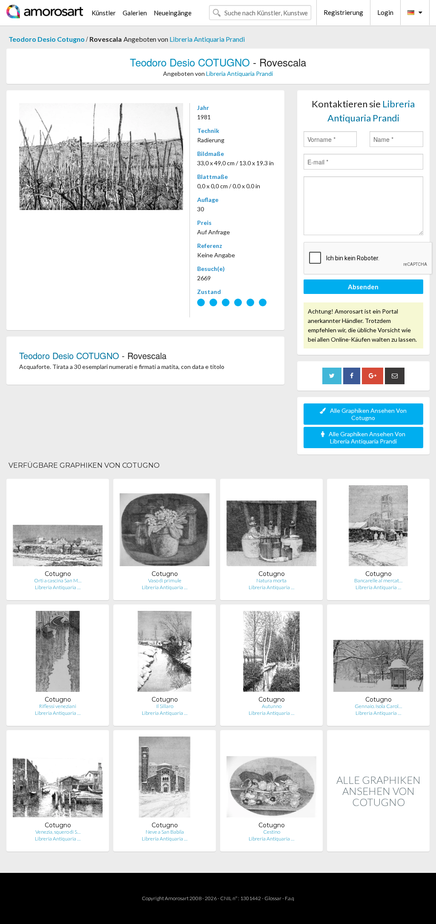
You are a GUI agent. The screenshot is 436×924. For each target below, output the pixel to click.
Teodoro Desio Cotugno (47, 39)
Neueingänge (173, 13)
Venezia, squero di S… (57, 832)
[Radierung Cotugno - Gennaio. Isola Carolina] (378, 653)
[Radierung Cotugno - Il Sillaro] (164, 653)
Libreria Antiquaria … (57, 587)
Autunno (271, 706)
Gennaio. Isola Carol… (378, 706)
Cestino (271, 832)
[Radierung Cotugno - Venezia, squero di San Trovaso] (58, 779)
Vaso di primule (164, 580)
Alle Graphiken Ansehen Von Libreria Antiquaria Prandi (367, 437)
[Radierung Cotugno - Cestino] (271, 779)
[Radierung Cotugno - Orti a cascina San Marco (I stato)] (58, 528)
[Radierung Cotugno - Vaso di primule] (164, 528)
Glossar (272, 898)
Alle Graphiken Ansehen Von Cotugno (368, 414)
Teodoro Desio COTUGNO (191, 62)
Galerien (135, 13)
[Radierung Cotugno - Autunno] (271, 653)
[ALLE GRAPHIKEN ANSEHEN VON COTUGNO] (378, 842)
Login (385, 12)
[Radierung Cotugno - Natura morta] (271, 528)
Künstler (104, 13)
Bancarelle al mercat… (378, 580)
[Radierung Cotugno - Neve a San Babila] (165, 779)
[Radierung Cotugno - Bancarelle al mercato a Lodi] (378, 528)
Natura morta (271, 580)
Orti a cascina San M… (57, 580)
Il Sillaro (164, 706)
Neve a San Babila (165, 832)
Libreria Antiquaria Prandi (207, 39)
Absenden (363, 287)
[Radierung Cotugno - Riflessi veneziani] (58, 653)
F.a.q (289, 898)
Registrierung (343, 12)
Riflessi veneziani (57, 706)
